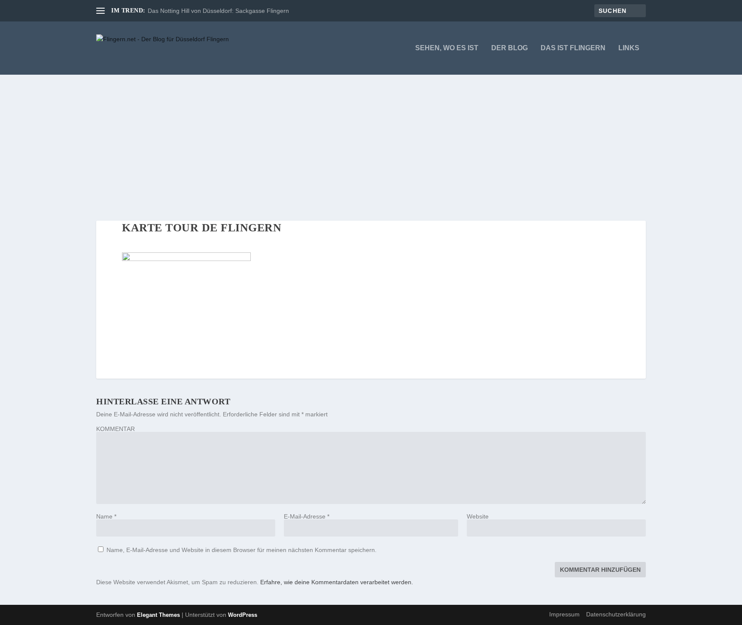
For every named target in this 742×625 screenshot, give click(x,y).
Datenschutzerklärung (616, 614)
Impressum (564, 614)
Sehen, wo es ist (446, 48)
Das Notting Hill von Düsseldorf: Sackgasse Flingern (218, 10)
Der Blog (509, 48)
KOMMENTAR (115, 428)
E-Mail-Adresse (306, 516)
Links (628, 48)
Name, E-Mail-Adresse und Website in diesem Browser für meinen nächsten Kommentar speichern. (241, 549)
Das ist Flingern (573, 48)
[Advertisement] (371, 139)
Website (478, 516)
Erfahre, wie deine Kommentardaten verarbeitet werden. (336, 582)
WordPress (242, 615)
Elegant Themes (158, 615)
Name (106, 516)
